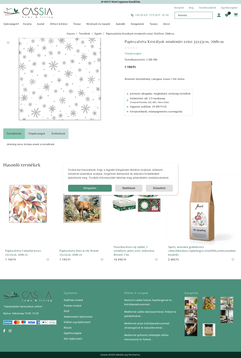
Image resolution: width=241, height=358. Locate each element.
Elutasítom (159, 188)
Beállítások (128, 188)
